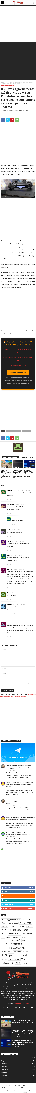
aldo (23, 920)
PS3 (4, 955)
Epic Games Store (21, 930)
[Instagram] (12, 1007)
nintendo (16, 943)
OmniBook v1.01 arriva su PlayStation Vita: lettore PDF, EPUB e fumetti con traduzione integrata (29, 472)
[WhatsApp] (17, 120)
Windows (17, 1085)
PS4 (8, 85)
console (12, 926)
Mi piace (31, 887)
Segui (32, 892)
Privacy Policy (20, 1087)
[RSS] (20, 1007)
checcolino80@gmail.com (21, 1003)
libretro (23, 937)
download (29, 926)
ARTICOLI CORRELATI (10, 457)
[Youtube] (32, 1007)
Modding (4, 1066)
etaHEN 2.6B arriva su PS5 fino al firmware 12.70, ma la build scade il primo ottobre (20, 801)
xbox (24, 963)
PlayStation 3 (7, 951)
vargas (17, 959)
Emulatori (11, 1087)
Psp (17, 955)
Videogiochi (4, 1069)
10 (10, 112)
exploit (8, 431)
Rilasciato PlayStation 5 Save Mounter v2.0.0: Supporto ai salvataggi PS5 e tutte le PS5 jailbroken (19, 767)
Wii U (18, 963)
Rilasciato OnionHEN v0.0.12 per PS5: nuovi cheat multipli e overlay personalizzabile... (23, 1032)
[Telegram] (24, 1007)
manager (6, 940)
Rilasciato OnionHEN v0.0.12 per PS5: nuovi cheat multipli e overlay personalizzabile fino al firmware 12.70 (17, 473)
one (3, 948)
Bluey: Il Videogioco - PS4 (18, 365)
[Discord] (4, 1007)
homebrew (27, 934)
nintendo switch (28, 944)
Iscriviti (31, 908)
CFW (29, 923)
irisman (8, 937)
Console (24, 1085)
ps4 (20, 431)
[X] (8, 120)
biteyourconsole (13, 923)
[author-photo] (18, 447)
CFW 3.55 (4, 926)
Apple (4, 923)
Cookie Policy (30, 1087)
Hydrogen (14, 431)
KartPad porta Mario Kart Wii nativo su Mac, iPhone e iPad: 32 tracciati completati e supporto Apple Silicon (6, 473)
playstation (18, 947)
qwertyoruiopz (26, 431)
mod (24, 940)
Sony (12, 85)
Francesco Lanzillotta (11, 765)
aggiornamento (13, 920)
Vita (23, 959)
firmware (14, 933)
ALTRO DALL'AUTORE (26, 457)
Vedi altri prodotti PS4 (18, 372)
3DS (3, 920)
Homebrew (5, 467)
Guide (11, 1085)
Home (2, 82)
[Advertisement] (18, 24)
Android (29, 920)
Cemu (22, 923)
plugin (25, 951)
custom (21, 926)
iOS (3, 937)
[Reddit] (16, 1007)
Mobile (30, 1085)
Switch (11, 959)
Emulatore (6, 930)
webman (5, 963)
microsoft (16, 940)
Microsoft (4, 1075)
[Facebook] (3, 120)
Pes (8, 948)
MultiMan (5, 944)
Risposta (9, 499)
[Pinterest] (12, 120)
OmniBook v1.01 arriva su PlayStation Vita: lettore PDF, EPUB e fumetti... (23, 1042)
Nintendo (4, 1072)
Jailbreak (15, 937)
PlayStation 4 (17, 951)
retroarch (23, 955)
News (7, 82)
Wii (12, 963)
